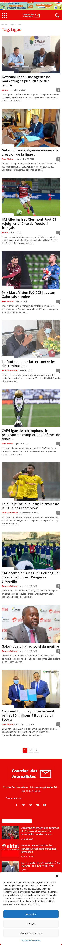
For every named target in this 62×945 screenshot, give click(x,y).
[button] (57, 876)
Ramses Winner (10, 370)
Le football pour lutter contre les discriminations (28, 363)
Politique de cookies (31, 940)
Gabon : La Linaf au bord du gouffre (30, 646)
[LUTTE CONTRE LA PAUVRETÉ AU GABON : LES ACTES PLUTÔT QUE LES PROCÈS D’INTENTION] (10, 867)
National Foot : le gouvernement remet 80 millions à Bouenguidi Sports (28, 715)
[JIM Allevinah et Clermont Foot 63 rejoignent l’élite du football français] (31, 197)
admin (5, 90)
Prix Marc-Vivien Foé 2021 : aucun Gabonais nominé (28, 294)
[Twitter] (24, 805)
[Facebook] (17, 805)
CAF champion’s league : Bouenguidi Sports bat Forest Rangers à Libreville (31, 577)
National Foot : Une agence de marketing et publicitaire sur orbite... (26, 81)
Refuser (31, 923)
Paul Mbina (7, 159)
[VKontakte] (38, 805)
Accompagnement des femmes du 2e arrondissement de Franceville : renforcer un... (40, 831)
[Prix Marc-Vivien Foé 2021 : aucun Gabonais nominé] (31, 270)
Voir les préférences (31, 933)
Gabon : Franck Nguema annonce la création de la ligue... (30, 152)
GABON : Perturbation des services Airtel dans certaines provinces (38, 849)
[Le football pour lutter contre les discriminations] (31, 339)
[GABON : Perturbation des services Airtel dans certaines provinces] (10, 850)
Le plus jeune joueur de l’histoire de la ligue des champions (30, 506)
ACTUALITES (8, 72)
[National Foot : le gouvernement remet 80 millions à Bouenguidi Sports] (31, 689)
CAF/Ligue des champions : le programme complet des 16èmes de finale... (31, 434)
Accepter (31, 914)
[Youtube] (45, 805)
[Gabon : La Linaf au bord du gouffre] (31, 624)
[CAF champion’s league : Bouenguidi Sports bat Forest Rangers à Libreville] (31, 551)
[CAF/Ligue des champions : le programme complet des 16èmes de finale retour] (31, 408)
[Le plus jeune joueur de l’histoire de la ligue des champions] (31, 481)
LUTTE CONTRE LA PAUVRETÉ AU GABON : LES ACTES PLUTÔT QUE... (40, 866)
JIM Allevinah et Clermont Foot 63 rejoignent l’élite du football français (29, 223)
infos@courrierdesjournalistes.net (39, 798)
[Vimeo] (31, 805)
